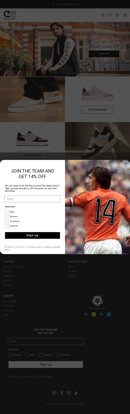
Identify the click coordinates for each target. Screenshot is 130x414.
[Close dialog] (125, 164)
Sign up (32, 235)
